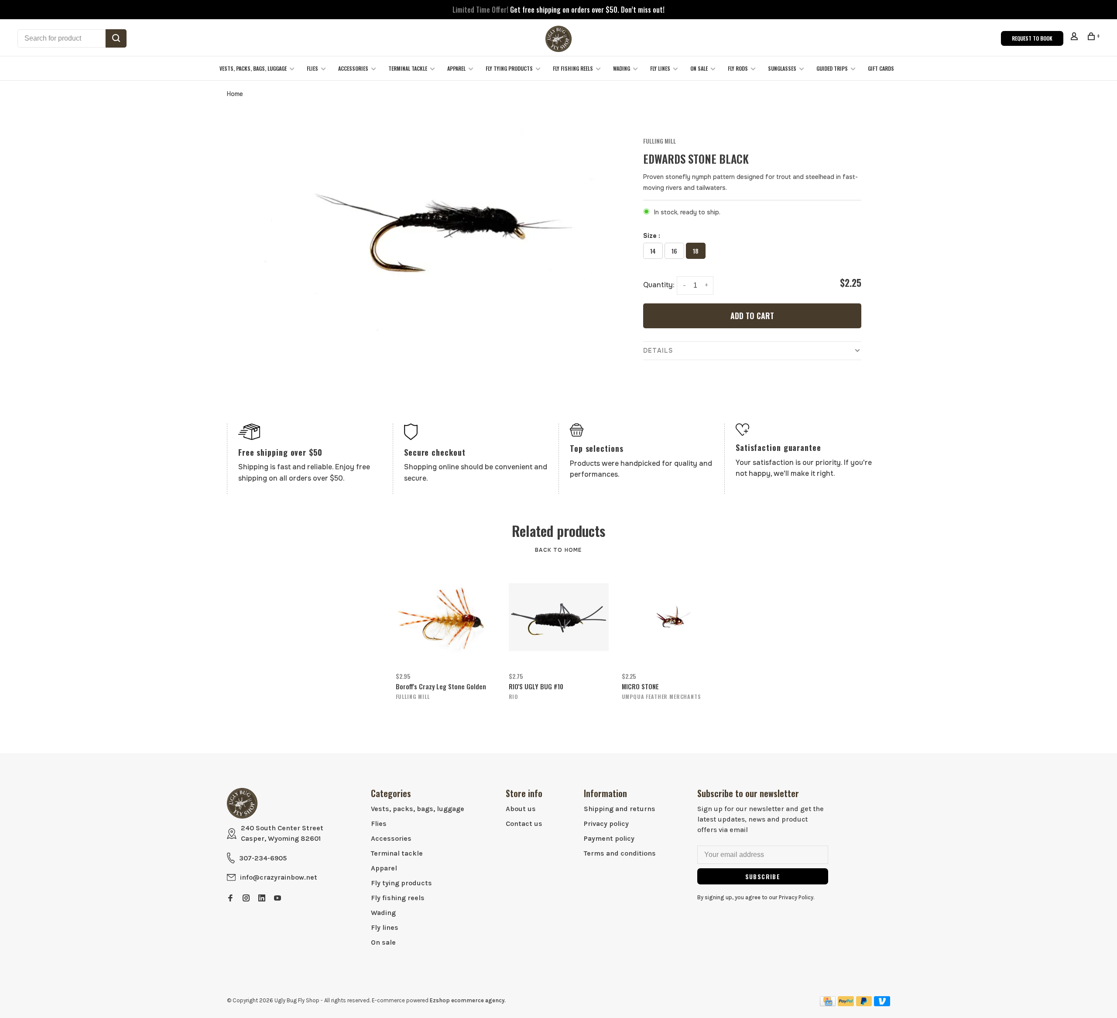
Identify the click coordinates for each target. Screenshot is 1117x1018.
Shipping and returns (619, 809)
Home (235, 94)
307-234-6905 (263, 858)
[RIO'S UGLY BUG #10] (559, 617)
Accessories (353, 68)
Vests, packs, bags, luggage (253, 68)
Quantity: (659, 284)
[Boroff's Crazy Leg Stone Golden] (446, 617)
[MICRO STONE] (672, 617)
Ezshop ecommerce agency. (468, 1000)
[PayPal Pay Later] (864, 1004)
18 (696, 250)
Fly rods (738, 68)
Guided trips (832, 68)
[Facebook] (230, 898)
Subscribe (763, 876)
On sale (699, 68)
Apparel (456, 68)
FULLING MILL (659, 140)
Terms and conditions (620, 853)
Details (658, 350)
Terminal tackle (407, 68)
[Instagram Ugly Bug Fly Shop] (246, 898)
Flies (312, 68)
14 (653, 250)
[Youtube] (277, 898)
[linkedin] (261, 898)
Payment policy (609, 838)
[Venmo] (882, 1004)
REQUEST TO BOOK (1032, 38)
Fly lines (660, 68)
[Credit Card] (828, 1004)
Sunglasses (782, 68)
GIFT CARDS (881, 68)
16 (674, 250)
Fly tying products (509, 68)
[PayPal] (846, 1004)
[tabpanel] (434, 236)
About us (521, 809)
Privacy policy (606, 823)
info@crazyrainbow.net (278, 877)
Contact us (524, 823)
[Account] (1075, 37)
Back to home (558, 550)
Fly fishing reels (573, 68)
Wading (621, 68)
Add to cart (752, 315)
